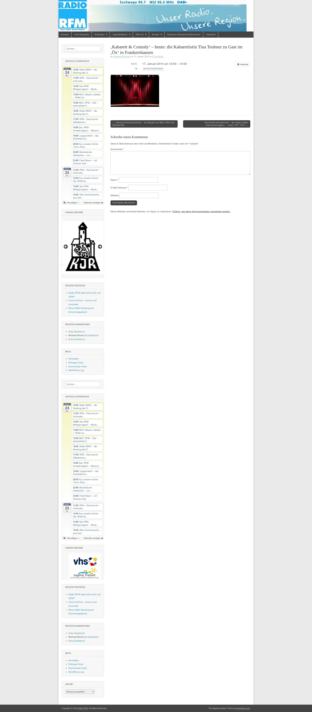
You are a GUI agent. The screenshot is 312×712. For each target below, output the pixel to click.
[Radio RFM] (156, 15)
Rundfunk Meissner (122, 57)
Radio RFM (83, 708)
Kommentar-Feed (77, 366)
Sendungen (99, 34)
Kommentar (117, 149)
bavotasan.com (243, 708)
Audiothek (211, 34)
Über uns (140, 34)
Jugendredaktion (120, 34)
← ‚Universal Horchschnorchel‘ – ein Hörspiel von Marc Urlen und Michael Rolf (143, 123)
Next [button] (99, 246)
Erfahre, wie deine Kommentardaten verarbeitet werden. (201, 211)
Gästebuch (79, 331)
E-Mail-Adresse (119, 187)
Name (114, 180)
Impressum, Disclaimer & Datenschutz (184, 34)
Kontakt (155, 34)
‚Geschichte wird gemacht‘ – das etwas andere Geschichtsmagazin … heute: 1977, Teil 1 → (226, 123)
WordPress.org (76, 370)
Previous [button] (66, 246)
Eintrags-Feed (75, 362)
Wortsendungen (154, 68)
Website (114, 195)
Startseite (65, 34)
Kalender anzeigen (92, 202)
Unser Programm (82, 34)
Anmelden (73, 358)
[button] (71, 202)
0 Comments (158, 57)
